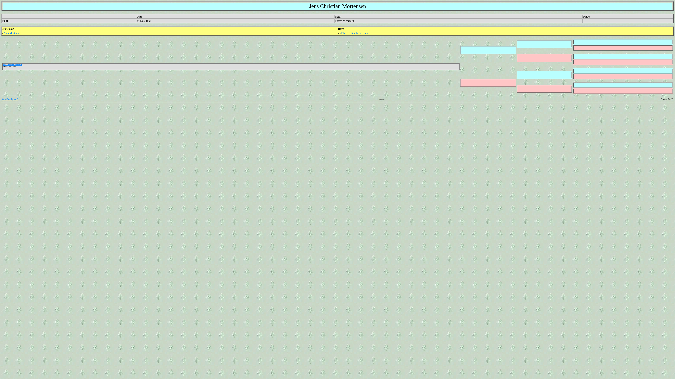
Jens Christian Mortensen (12, 65)
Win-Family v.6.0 (10, 99)
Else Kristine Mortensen (354, 33)
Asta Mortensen (12, 33)
